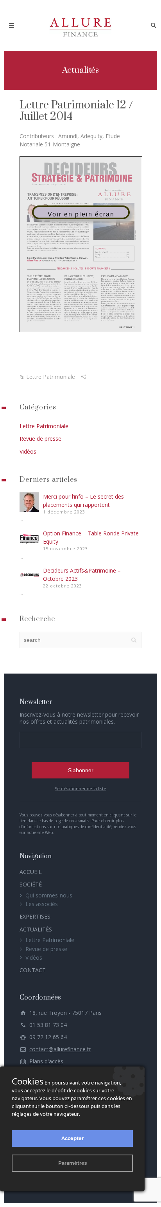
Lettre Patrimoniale (50, 376)
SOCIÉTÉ (31, 884)
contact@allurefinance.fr (60, 1049)
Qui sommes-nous (48, 895)
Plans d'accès (46, 1061)
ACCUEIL (31, 872)
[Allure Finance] (80, 25)
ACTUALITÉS (36, 929)
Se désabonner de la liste (80, 788)
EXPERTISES (35, 916)
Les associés (41, 904)
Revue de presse (40, 438)
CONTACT (33, 970)
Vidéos (28, 451)
